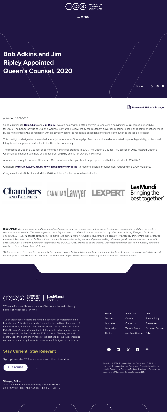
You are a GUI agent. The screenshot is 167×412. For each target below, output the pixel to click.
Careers (129, 318)
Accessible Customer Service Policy (155, 328)
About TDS (130, 313)
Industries (110, 323)
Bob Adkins (31, 125)
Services (109, 318)
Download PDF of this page (147, 107)
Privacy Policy (152, 318)
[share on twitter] (150, 86)
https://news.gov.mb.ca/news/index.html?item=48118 (46, 167)
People (108, 313)
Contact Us (131, 323)
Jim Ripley (49, 125)
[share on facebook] (156, 86)
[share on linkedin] (161, 86)
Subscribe (15, 367)
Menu (85, 17)
